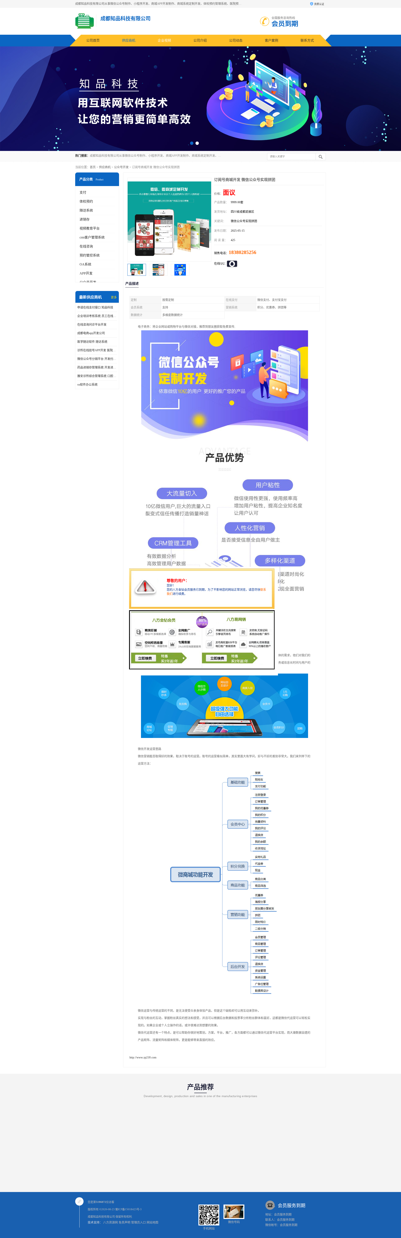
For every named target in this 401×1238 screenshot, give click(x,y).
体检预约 (86, 201)
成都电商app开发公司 (91, 333)
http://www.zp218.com (142, 1057)
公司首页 (93, 40)
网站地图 (152, 1222)
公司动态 (235, 40)
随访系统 (86, 210)
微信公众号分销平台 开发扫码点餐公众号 (97, 358)
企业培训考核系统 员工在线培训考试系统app (97, 316)
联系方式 (307, 40)
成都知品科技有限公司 (101, 1216)
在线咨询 (86, 246)
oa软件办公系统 (87, 384)
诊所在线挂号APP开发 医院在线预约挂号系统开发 (97, 350)
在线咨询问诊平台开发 (92, 324)
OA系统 (85, 264)
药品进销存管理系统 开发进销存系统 (97, 367)
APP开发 (86, 273)
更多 (114, 297)
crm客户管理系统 (92, 237)
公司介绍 (200, 40)
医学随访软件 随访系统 (92, 341)
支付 (83, 192)
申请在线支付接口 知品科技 (95, 307)
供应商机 (128, 40)
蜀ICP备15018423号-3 (128, 1209)
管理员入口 (138, 1222)
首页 (93, 167)
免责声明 (124, 1222)
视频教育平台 (90, 228)
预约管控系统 (90, 255)
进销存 (85, 219)
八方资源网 (110, 1222)
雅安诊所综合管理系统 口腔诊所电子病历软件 (97, 376)
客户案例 (271, 40)
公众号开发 (121, 167)
